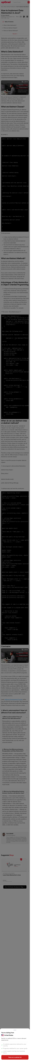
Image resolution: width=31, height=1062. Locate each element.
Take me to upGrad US (14, 1057)
